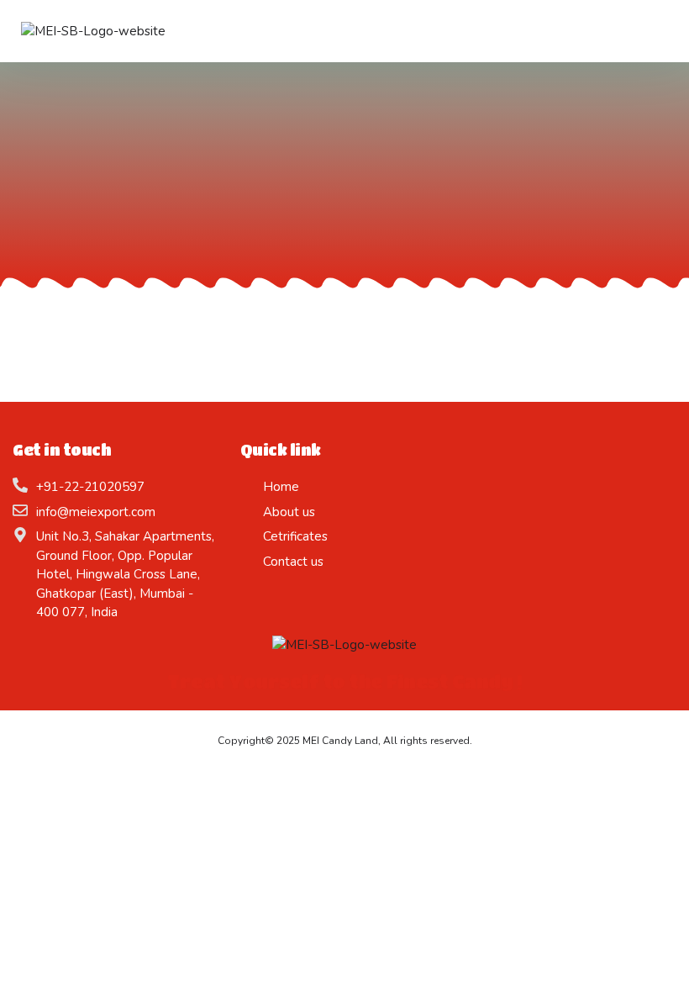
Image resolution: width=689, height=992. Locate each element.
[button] (477, 31)
